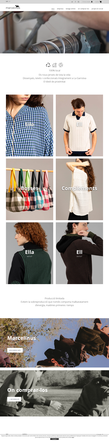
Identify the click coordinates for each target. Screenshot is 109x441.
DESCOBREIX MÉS (15, 350)
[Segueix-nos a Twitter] (72, 2)
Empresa (24, 434)
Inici (7, 434)
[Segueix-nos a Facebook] (75, 2)
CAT (7, 1)
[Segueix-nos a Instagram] (79, 2)
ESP (9, 1)
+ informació (14, 399)
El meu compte (86, 1)
